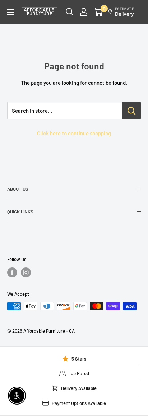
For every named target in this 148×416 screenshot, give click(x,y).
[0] (98, 12)
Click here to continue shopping (74, 133)
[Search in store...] (131, 110)
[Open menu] (10, 12)
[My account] (83, 12)
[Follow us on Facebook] (12, 272)
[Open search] (70, 12)
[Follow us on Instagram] (26, 272)
